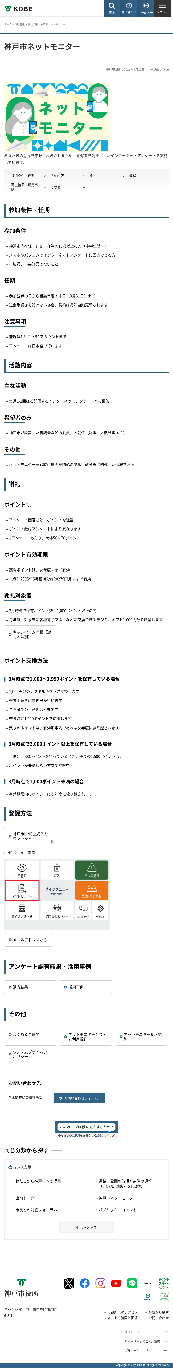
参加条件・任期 (23, 175)
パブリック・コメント (118, 1210)
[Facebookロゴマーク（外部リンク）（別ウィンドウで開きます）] (85, 1283)
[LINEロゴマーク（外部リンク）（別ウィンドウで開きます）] (132, 1283)
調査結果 (20, 987)
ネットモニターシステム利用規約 (87, 1037)
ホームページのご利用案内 (142, 1341)
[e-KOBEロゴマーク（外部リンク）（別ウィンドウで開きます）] (148, 1297)
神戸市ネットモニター (118, 1198)
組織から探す (159, 1312)
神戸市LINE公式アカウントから (30, 836)
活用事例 (76, 987)
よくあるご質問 (26, 1034)
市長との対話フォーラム (36, 1210)
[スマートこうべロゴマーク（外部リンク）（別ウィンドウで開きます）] (164, 1283)
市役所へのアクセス (122, 1312)
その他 (55, 187)
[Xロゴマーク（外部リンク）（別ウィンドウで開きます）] (69, 1283)
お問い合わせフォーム (81, 1097)
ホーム (8, 24)
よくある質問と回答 (122, 1317)
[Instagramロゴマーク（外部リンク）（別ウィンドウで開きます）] (100, 1283)
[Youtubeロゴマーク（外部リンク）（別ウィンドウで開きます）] (116, 1283)
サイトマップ (133, 1332)
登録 (132, 175)
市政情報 (20, 24)
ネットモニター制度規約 (143, 1037)
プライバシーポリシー (139, 1350)
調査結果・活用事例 (24, 187)
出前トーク (24, 1198)
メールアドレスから (30, 940)
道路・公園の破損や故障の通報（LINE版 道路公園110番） (125, 1183)
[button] (112, 8)
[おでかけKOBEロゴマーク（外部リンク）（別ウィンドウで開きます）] (164, 1297)
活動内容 (57, 175)
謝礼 (93, 175)
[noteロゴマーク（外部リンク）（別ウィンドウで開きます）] (148, 1283)
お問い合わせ (159, 1317)
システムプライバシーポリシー (32, 1054)
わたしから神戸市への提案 (38, 1181)
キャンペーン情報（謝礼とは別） (32, 634)
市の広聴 (32, 24)
